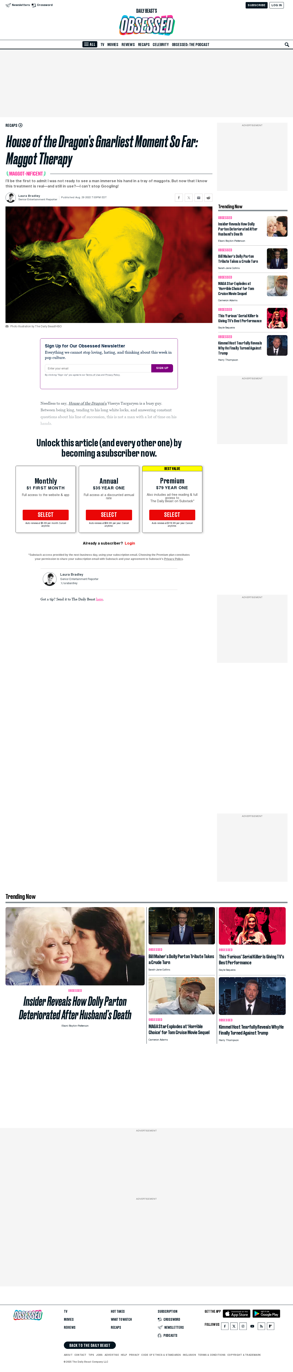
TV (102, 45)
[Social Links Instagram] (243, 1327)
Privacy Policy (112, 375)
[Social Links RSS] (261, 1327)
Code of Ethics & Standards (161, 1354)
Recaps (144, 45)
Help (124, 1354)
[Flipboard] (270, 1327)
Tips (91, 1354)
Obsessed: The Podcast (190, 45)
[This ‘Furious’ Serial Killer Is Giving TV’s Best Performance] (277, 327)
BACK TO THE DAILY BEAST (89, 1345)
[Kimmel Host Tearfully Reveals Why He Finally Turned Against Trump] (277, 354)
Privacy (134, 1354)
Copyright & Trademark (244, 1354)
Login (130, 543)
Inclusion (189, 1354)
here (99, 599)
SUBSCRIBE (256, 5)
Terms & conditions (211, 1354)
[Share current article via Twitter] (189, 198)
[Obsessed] (146, 25)
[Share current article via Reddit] (208, 198)
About (68, 1354)
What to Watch (121, 1319)
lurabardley (70, 583)
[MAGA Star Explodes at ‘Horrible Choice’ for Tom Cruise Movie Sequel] (277, 295)
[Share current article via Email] (199, 198)
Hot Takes (118, 1311)
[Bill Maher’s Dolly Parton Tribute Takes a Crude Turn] (277, 268)
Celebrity (160, 45)
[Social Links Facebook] (224, 1327)
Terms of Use (93, 375)
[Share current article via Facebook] (179, 198)
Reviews (128, 45)
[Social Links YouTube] (252, 1327)
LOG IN (276, 5)
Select (46, 515)
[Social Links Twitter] (234, 1327)
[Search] (287, 44)
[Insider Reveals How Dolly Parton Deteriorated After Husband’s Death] (277, 235)
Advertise (112, 1354)
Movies (112, 45)
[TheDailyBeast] (146, 11)
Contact (80, 1354)
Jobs (99, 1354)
